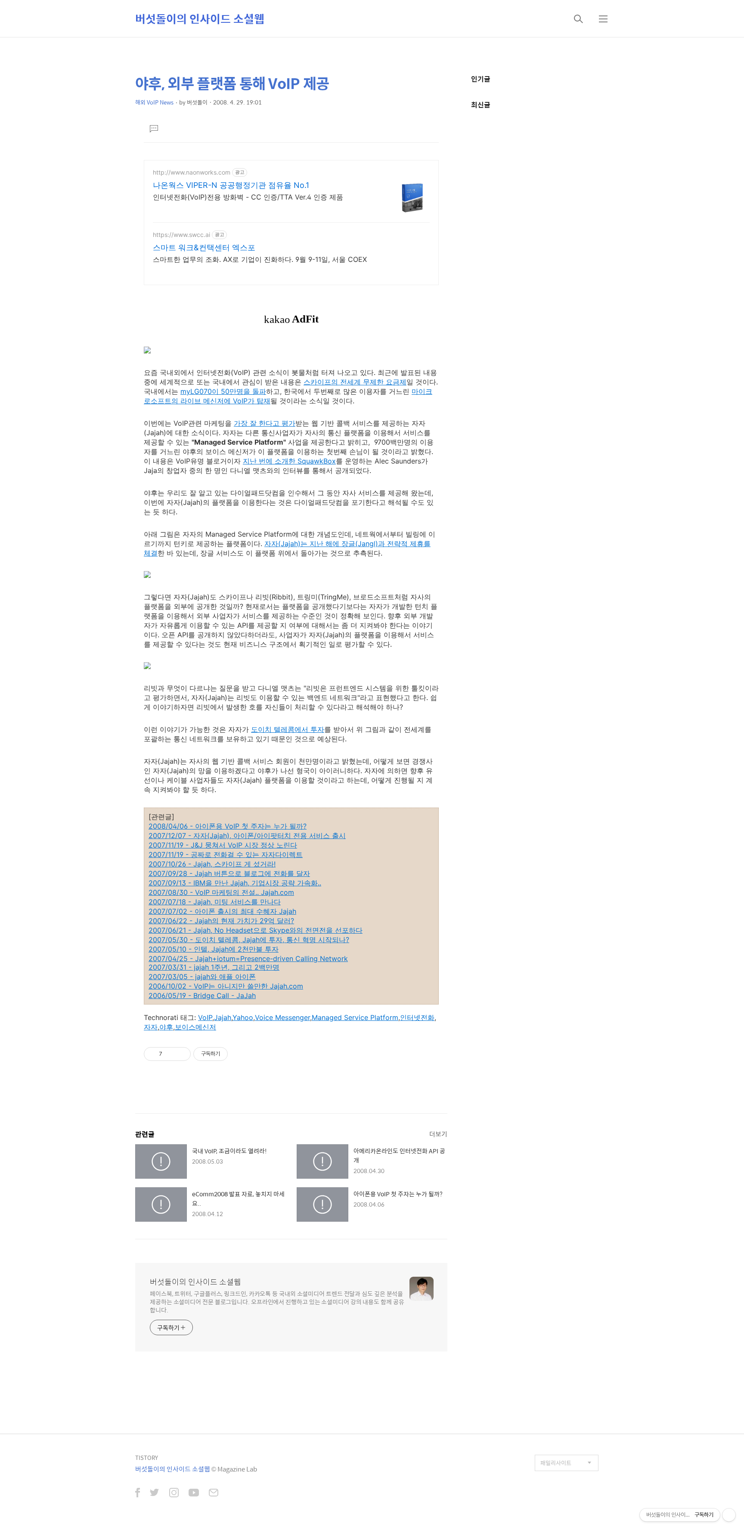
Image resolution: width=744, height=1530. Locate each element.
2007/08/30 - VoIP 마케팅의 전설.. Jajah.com (221, 892)
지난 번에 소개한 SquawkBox (289, 461)
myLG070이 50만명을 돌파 (223, 391)
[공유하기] (170, 1054)
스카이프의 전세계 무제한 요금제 (355, 382)
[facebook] (137, 1493)
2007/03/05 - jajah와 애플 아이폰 (202, 976)
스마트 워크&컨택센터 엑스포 (204, 247)
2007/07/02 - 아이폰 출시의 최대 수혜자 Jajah (222, 911)
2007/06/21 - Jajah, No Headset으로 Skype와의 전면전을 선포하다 (256, 930)
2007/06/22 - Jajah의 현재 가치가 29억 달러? (221, 920)
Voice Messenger (282, 1017)
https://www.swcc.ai (181, 234)
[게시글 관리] (181, 1054)
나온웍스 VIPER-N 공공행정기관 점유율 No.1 (231, 185)
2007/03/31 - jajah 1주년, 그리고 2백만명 (214, 967)
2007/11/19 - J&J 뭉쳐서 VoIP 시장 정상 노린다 (223, 845)
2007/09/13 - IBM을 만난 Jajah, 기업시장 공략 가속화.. (235, 883)
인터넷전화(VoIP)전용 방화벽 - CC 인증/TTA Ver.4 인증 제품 (248, 197)
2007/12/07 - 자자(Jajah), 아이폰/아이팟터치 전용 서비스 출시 (247, 835)
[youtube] (194, 1493)
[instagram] (174, 1493)
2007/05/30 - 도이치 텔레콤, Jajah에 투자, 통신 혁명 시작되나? (249, 939)
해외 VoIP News (154, 102)
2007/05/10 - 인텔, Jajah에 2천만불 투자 (214, 949)
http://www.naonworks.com (191, 172)
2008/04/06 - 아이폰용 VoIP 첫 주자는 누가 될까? (228, 826)
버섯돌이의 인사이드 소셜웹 (199, 18)
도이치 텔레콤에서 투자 (287, 729)
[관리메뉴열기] (728, 1514)
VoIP (205, 1017)
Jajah (222, 1017)
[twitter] (154, 1493)
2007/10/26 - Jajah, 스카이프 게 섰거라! (212, 864)
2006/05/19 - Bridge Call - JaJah (202, 995)
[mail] (213, 1493)
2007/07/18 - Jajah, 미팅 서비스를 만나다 (215, 901)
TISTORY (146, 1457)
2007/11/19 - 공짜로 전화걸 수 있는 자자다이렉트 (226, 854)
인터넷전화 (417, 1017)
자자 (151, 1027)
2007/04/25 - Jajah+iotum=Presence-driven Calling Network (248, 958)
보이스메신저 (195, 1027)
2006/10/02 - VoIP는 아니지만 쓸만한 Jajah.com (226, 986)
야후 (166, 1027)
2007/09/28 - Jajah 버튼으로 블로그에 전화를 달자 (229, 873)
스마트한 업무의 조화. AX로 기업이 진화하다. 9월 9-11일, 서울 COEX (260, 259)
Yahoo (242, 1017)
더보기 (438, 1134)
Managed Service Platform (355, 1017)
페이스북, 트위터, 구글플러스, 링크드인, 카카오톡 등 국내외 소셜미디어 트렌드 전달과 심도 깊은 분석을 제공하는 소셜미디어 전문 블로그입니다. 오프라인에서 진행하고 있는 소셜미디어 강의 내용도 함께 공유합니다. (277, 1301)
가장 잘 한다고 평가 (264, 423)
